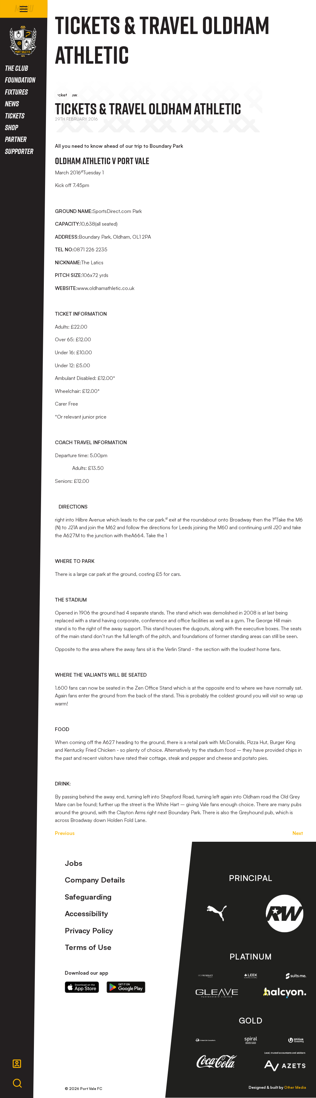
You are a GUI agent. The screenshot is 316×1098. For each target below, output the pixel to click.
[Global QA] (205, 1040)
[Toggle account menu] (17, 1063)
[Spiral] (250, 1040)
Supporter (19, 151)
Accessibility (86, 913)
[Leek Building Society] (250, 976)
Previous (65, 833)
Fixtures (16, 91)
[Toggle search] (17, 1083)
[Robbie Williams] (284, 913)
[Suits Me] (296, 976)
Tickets (14, 115)
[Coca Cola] (217, 1061)
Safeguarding (88, 896)
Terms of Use (88, 947)
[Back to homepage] (23, 41)
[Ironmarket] (205, 976)
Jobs (73, 863)
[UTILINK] (296, 1040)
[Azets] (284, 1061)
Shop (11, 127)
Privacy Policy (89, 930)
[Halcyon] (284, 993)
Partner (16, 138)
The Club (16, 67)
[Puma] (217, 913)
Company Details (95, 879)
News (12, 103)
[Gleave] (217, 993)
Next (298, 833)
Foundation (20, 79)
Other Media (295, 1087)
